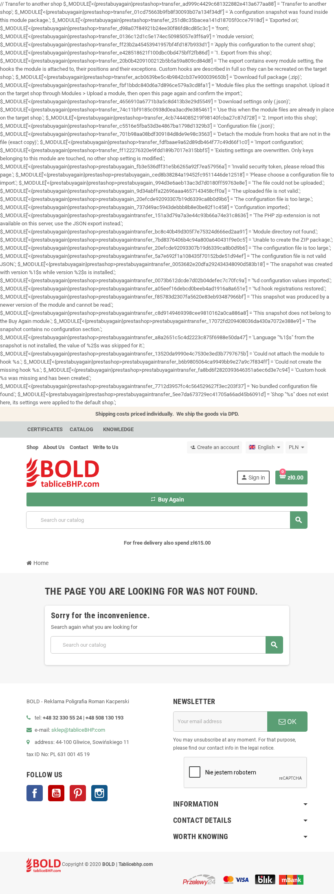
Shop (32, 447)
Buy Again (167, 499)
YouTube (56, 793)
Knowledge (118, 429)
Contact (79, 447)
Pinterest (78, 793)
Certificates (45, 429)
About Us (54, 447)
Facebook (34, 793)
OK (291, 721)
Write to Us (106, 447)
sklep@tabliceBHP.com (78, 730)
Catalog (81, 429)
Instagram (99, 793)
